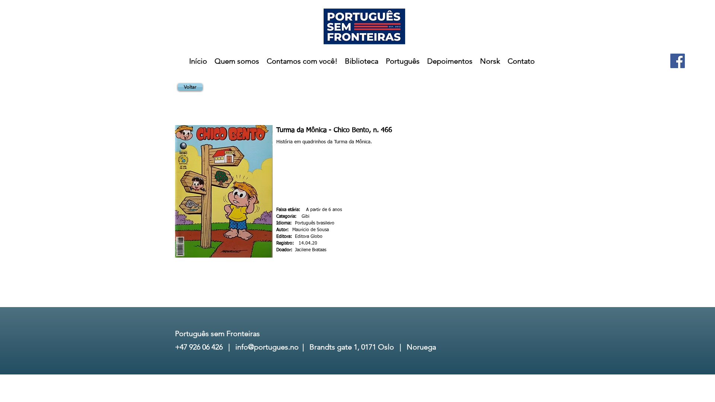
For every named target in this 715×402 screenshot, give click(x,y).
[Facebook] (677, 61)
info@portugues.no (267, 346)
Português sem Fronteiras (217, 333)
